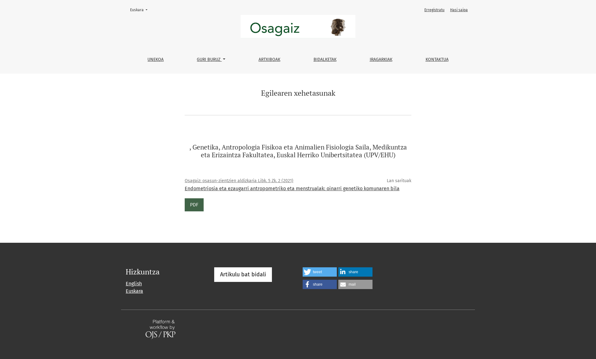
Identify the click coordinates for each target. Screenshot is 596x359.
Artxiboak (269, 59)
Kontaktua (437, 59)
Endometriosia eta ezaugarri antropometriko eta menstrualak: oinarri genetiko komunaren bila (292, 188)
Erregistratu (434, 10)
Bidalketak (325, 59)
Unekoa (155, 59)
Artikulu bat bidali (243, 274)
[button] (320, 272)
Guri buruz (209, 59)
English (134, 284)
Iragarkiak (381, 59)
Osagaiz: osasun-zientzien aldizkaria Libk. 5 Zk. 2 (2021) (239, 180)
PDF (194, 205)
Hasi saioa (459, 10)
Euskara (140, 9)
